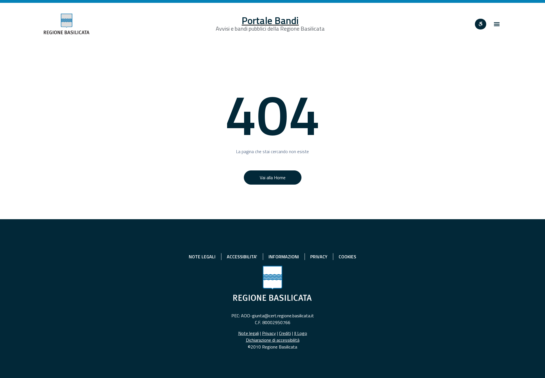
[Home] (67, 24)
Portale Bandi (270, 20)
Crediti (285, 333)
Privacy (269, 333)
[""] (480, 24)
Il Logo (300, 333)
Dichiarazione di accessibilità (272, 340)
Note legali (248, 333)
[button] (496, 24)
